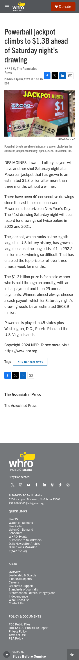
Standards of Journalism (24, 589)
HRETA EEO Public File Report (28, 628)
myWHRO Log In (19, 550)
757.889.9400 (17, 503)
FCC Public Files (19, 624)
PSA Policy (16, 638)
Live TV (13, 519)
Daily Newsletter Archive (24, 543)
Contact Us (16, 603)
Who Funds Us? (19, 600)
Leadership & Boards (22, 575)
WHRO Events (18, 536)
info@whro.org (35, 503)
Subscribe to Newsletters (25, 540)
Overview (15, 572)
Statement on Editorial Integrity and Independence (32, 594)
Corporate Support (21, 586)
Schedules (15, 533)
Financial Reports (20, 579)
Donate (65, 7)
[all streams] (73, 654)
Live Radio (15, 526)
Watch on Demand (21, 523)
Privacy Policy (18, 631)
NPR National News (30, 362)
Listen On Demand (21, 529)
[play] (6, 654)
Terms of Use (17, 635)
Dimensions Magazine (23, 547)
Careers (14, 582)
